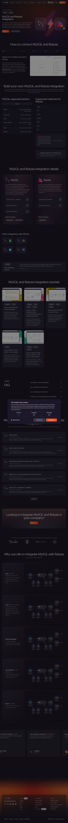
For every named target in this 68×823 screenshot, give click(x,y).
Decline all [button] (39, 420)
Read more (17, 409)
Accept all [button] (51, 420)
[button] (15, 420)
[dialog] (34, 411)
